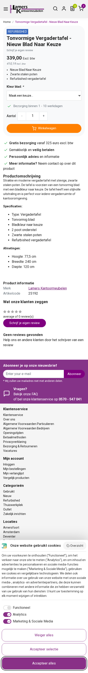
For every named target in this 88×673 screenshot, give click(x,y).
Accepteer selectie (44, 649)
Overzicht (76, 545)
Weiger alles (44, 635)
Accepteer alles (44, 663)
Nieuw (7, 496)
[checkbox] (16, 607)
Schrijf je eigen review (20, 50)
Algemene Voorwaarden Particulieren (28, 424)
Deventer (9, 536)
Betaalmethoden (14, 437)
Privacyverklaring (14, 441)
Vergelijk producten (16, 478)
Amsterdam (11, 532)
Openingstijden (13, 433)
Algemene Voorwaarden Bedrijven (26, 428)
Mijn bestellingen (14, 469)
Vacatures (10, 450)
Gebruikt (9, 491)
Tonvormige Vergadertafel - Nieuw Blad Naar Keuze (46, 21)
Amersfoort (11, 527)
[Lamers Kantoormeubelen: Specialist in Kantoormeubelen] (27, 9)
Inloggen (9, 464)
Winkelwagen (47, 128)
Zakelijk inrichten (14, 514)
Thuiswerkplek (13, 505)
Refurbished (11, 500)
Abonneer (74, 374)
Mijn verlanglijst (13, 473)
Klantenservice (13, 415)
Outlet (7, 509)
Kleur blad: (15, 86)
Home (7, 21)
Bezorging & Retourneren (20, 446)
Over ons (9, 419)
